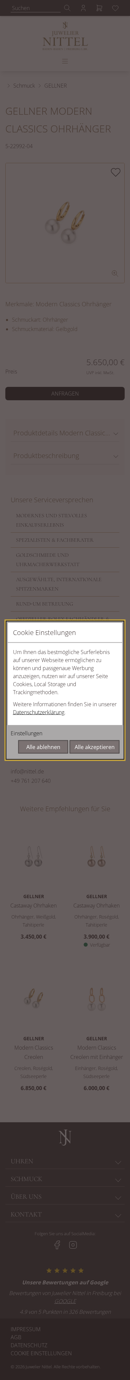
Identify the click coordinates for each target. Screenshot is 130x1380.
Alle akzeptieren (95, 746)
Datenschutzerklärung (38, 712)
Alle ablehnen (43, 746)
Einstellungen (26, 733)
